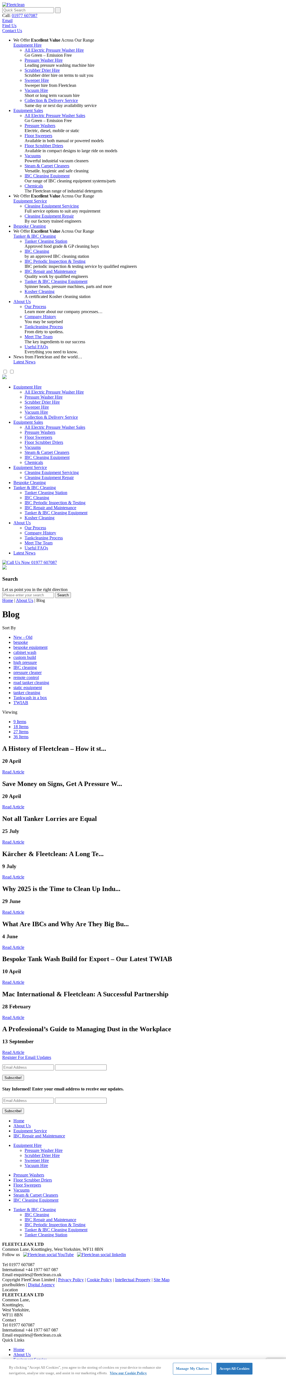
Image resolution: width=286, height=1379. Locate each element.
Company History (40, 316)
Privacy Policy (71, 1279)
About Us (22, 301)
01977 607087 (24, 15)
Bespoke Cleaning (29, 226)
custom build (24, 657)
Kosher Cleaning (39, 291)
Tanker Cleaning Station (46, 241)
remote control (26, 677)
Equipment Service (30, 201)
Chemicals (34, 186)
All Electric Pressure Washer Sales (55, 115)
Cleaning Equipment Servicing (52, 206)
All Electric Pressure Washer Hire (54, 50)
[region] (143, 1369)
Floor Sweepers (38, 135)
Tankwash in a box (30, 697)
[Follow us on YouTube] (48, 1254)
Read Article (13, 772)
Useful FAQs (36, 346)
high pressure (25, 662)
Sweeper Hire (37, 80)
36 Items (20, 736)
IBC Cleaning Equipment (47, 175)
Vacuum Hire (36, 90)
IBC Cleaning (37, 251)
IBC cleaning (25, 667)
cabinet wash (24, 652)
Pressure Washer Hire (44, 60)
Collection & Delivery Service (51, 100)
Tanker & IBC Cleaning (34, 236)
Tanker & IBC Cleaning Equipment (56, 281)
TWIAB (20, 702)
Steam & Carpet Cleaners (47, 165)
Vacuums (33, 155)
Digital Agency (41, 1284)
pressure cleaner (27, 672)
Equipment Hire (27, 45)
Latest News (24, 361)
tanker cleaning (26, 692)
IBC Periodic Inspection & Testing (55, 261)
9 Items (19, 721)
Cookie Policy (99, 1279)
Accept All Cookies (234, 1368)
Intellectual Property (133, 1279)
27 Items (20, 731)
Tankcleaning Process (44, 326)
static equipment (27, 687)
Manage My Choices (192, 1368)
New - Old (22, 637)
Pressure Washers (40, 125)
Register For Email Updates (26, 1057)
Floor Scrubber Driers (44, 145)
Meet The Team (39, 336)
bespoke (20, 642)
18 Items (20, 726)
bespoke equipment (30, 647)
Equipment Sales (28, 110)
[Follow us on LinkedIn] (101, 1254)
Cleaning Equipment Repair (49, 216)
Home (7, 600)
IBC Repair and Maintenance (50, 271)
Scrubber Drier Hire (42, 70)
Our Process (35, 306)
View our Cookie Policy (128, 1373)
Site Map (162, 1279)
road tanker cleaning (31, 682)
